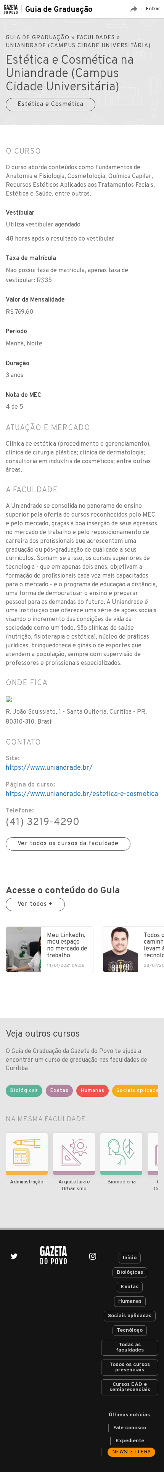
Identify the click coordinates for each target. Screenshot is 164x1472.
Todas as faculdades (130, 1347)
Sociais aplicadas (129, 1316)
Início (130, 1258)
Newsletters (131, 1452)
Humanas (129, 1301)
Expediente (130, 1441)
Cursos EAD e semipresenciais (129, 1387)
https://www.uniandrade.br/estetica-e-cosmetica (82, 794)
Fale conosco (129, 1428)
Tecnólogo (130, 1330)
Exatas (129, 1287)
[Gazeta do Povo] (53, 1255)
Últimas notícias (129, 1415)
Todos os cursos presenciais (129, 1367)
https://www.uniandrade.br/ (49, 768)
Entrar (153, 9)
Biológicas (130, 1272)
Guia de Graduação (59, 10)
